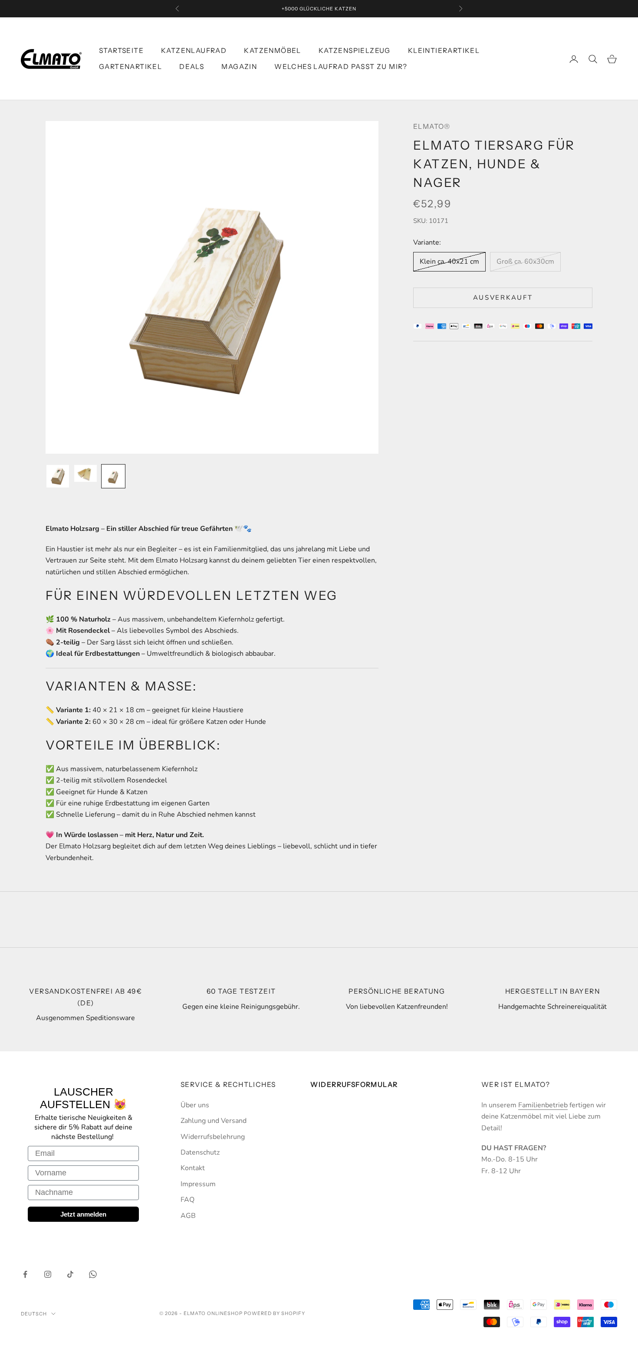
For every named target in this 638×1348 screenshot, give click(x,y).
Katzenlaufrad (194, 50)
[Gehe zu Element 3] (113, 476)
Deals (191, 66)
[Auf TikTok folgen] (70, 1274)
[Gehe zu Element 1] (58, 476)
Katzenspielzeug (355, 50)
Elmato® (432, 126)
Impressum (198, 1184)
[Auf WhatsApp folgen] (93, 1274)
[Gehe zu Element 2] (85, 473)
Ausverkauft (503, 297)
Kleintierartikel (444, 50)
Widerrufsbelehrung (213, 1137)
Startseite (121, 50)
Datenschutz (200, 1152)
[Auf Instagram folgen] (47, 1274)
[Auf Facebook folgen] (25, 1274)
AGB (188, 1215)
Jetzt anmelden (83, 1214)
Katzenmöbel (272, 50)
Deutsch (34, 1314)
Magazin (239, 66)
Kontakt (193, 1168)
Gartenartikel (130, 66)
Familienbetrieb (543, 1105)
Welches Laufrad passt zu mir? (341, 66)
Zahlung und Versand (214, 1121)
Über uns (195, 1105)
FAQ (187, 1199)
